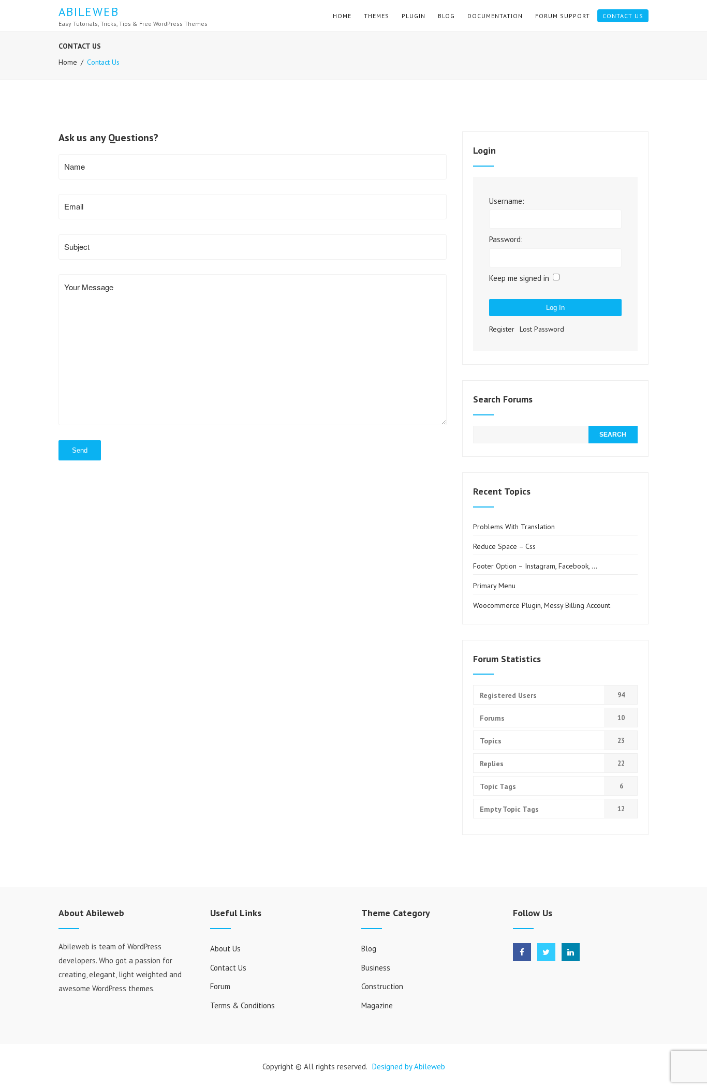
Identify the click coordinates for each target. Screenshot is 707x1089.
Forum (220, 986)
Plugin (413, 16)
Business (375, 968)
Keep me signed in (519, 278)
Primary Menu (494, 585)
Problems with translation (514, 526)
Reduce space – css (504, 546)
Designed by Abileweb (408, 1066)
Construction (382, 986)
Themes (376, 16)
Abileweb (88, 11)
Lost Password (542, 329)
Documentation (495, 16)
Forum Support (562, 16)
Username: (506, 201)
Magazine (377, 1005)
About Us (225, 948)
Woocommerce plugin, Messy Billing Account (541, 605)
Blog (446, 16)
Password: (506, 239)
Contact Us (622, 16)
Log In (555, 307)
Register (501, 329)
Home (342, 16)
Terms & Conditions (242, 1005)
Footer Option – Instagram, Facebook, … (535, 566)
